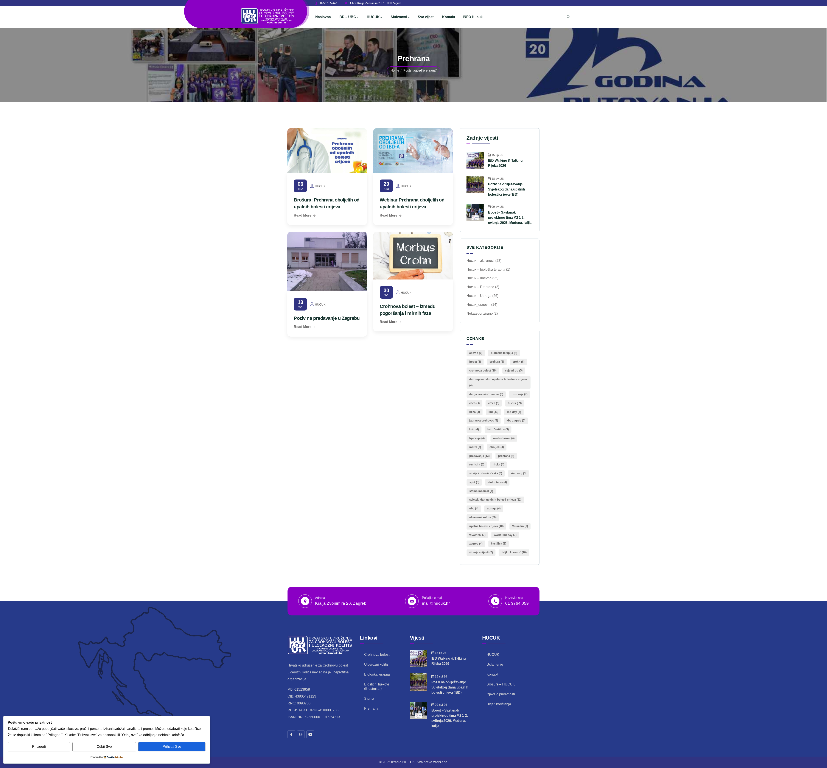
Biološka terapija (377, 674)
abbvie (475, 352)
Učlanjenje (495, 664)
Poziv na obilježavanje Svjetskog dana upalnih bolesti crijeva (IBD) (506, 189)
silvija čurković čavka (485, 473)
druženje (519, 394)
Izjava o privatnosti (501, 694)
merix (475, 447)
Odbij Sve (104, 746)
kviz (474, 429)
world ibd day (505, 535)
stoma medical (481, 491)
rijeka (498, 464)
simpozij (518, 473)
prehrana (506, 455)
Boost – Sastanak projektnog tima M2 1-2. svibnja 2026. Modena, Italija (510, 218)
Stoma (369, 698)
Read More (302, 215)
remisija (476, 464)
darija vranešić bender (486, 394)
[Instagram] (301, 734)
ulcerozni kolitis (482, 517)
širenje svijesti (481, 552)
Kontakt (492, 674)
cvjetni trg (513, 370)
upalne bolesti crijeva (486, 526)
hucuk (515, 403)
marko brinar (504, 438)
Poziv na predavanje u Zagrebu (326, 318)
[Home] (268, 16)
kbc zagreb (516, 420)
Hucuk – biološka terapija (485, 269)
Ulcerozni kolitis (376, 664)
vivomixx (477, 535)
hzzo (474, 412)
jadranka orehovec (483, 420)
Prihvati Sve (172, 746)
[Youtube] (310, 734)
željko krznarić (514, 552)
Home (394, 70)
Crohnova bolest (376, 654)
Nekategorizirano (479, 313)
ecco (474, 403)
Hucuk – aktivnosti (480, 260)
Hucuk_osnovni (478, 304)
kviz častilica (498, 429)
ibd (493, 412)
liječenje (477, 438)
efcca (493, 403)
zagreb (475, 543)
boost (475, 361)
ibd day (514, 412)
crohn (518, 361)
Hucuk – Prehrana (480, 287)
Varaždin (520, 526)
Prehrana (371, 708)
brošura (497, 361)
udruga (494, 508)
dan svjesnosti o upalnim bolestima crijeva (498, 382)
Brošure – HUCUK (501, 684)
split (474, 482)
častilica (498, 543)
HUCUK (493, 654)
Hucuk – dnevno (478, 278)
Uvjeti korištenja (499, 704)
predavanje (479, 455)
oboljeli (497, 447)
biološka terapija (504, 352)
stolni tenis (497, 482)
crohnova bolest (482, 370)
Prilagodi (39, 746)
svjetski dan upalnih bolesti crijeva (495, 499)
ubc (473, 508)
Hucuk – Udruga (478, 296)
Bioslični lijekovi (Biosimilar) (376, 686)
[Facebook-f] (291, 734)
